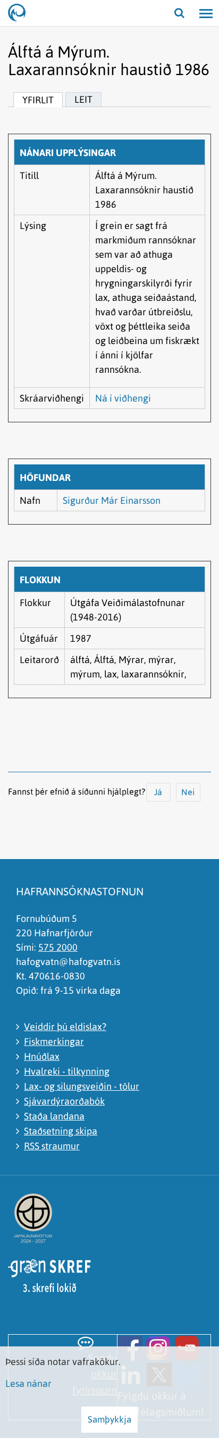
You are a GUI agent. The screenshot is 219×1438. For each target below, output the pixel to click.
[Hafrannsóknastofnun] (21, 13)
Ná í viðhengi (123, 398)
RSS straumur (52, 1145)
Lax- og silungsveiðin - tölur (81, 1086)
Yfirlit (38, 99)
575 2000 (58, 947)
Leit (83, 99)
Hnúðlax (42, 1056)
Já (158, 792)
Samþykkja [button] (109, 1419)
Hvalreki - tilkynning (67, 1071)
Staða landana (54, 1116)
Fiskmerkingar (54, 1041)
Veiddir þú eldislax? (65, 1026)
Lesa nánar (28, 1383)
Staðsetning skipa (60, 1131)
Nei (188, 792)
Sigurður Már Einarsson (112, 500)
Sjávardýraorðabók (64, 1101)
